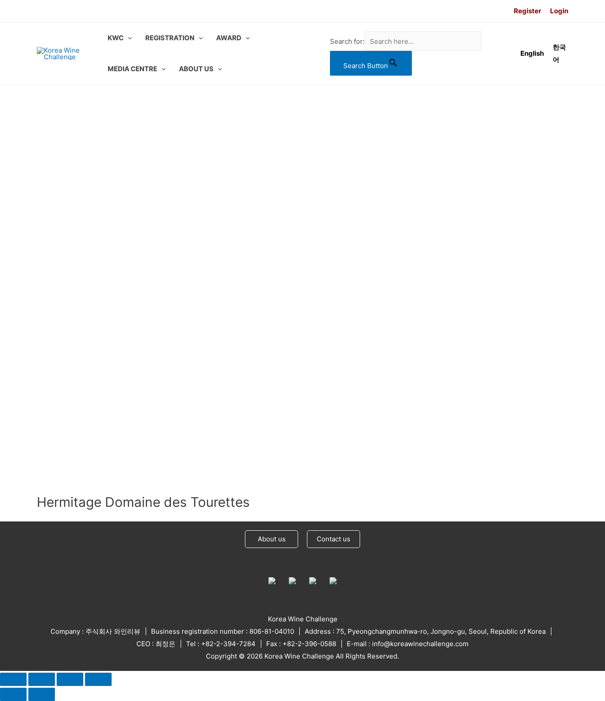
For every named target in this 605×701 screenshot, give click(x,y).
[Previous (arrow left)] (13, 694)
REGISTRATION (169, 38)
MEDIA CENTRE (132, 69)
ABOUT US (196, 69)
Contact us (333, 539)
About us (272, 539)
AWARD (228, 38)
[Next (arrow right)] (41, 694)
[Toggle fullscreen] (70, 679)
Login (559, 11)
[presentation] (128, 38)
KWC (116, 38)
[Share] (41, 679)
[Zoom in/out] (98, 679)
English (532, 53)
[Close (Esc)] (13, 679)
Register (527, 11)
